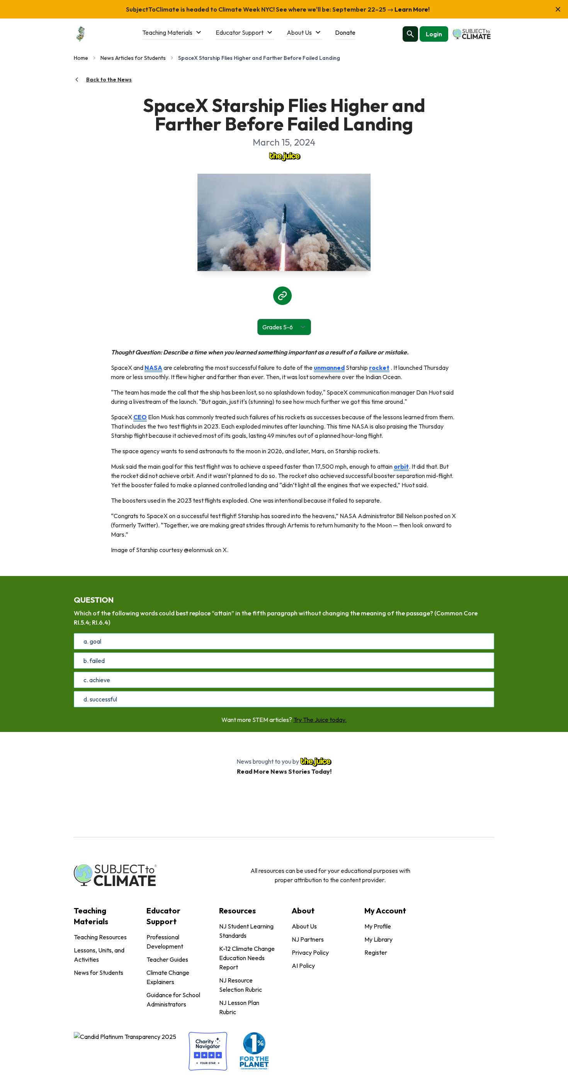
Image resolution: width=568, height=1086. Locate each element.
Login (434, 34)
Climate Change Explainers (167, 977)
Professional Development (164, 941)
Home (81, 57)
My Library (378, 939)
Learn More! (411, 9)
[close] (558, 9)
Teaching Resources (100, 937)
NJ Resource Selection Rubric (240, 984)
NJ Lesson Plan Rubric (239, 1007)
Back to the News (109, 79)
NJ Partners (308, 939)
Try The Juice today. (320, 719)
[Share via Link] (282, 295)
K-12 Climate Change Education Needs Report (247, 958)
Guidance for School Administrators (173, 999)
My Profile (377, 926)
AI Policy (303, 965)
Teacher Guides (167, 959)
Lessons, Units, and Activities (99, 954)
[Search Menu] (410, 34)
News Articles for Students (133, 57)
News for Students (98, 972)
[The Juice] (283, 156)
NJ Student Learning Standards (246, 930)
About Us (304, 926)
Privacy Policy (310, 952)
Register (375, 952)
